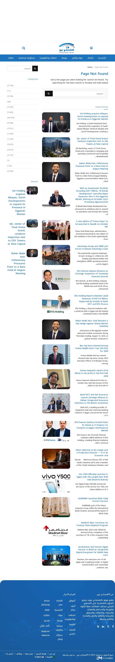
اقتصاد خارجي (31, 107)
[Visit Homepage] (67, 48)
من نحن (52, 654)
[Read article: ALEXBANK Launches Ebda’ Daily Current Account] (56, 507)
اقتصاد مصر (32, 112)
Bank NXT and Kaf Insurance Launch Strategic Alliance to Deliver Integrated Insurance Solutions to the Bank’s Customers (91, 399)
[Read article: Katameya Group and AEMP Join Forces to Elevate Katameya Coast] (56, 255)
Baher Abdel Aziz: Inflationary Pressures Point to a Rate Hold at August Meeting (92, 166)
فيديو (35, 160)
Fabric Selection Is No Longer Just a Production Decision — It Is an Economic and (92, 452)
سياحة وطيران (31, 134)
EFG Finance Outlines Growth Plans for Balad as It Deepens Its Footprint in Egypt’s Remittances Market (91, 426)
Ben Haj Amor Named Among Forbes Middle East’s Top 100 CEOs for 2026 (91, 348)
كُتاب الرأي (33, 166)
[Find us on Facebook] (113, 626)
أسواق (35, 85)
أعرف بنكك (33, 91)
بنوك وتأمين (77, 58)
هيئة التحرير (41, 654)
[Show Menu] (91, 48)
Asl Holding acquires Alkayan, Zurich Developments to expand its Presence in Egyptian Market (92, 116)
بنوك (35, 123)
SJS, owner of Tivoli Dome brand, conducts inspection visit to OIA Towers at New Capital (92, 141)
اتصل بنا (9, 654)
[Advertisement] (57, 21)
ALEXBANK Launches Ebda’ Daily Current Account (93, 500)
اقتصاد (90, 58)
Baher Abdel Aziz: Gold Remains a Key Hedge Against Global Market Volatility (92, 323)
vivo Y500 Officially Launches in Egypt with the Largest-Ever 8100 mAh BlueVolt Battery (92, 477)
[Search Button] (23, 48)
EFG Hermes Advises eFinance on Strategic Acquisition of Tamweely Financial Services (91, 273)
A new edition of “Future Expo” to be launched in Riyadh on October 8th (91, 224)
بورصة (64, 58)
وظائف (19, 654)
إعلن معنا (29, 654)
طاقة (35, 150)
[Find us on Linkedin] (103, 626)
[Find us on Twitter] (108, 626)
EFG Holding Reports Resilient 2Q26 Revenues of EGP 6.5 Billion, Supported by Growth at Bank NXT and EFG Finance (91, 300)
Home (90, 67)
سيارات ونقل (32, 139)
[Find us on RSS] (98, 626)
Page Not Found (101, 67)
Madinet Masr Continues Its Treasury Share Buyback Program (92, 524)
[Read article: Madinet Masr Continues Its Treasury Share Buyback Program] (56, 531)
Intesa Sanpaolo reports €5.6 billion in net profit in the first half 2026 (91, 373)
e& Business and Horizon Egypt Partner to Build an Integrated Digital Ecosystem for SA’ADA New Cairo (92, 551)
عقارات (11, 58)
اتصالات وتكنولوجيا (48, 58)
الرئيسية (102, 58)
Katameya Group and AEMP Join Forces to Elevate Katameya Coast (91, 247)
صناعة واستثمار (30, 144)
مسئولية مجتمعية (27, 58)
